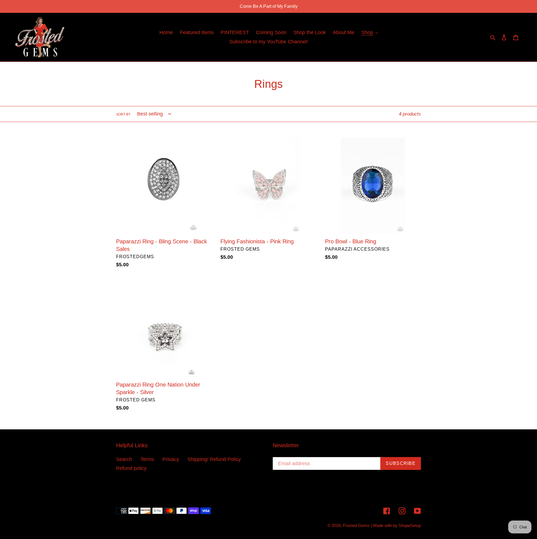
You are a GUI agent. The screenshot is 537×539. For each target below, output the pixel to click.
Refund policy (131, 468)
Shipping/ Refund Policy (214, 459)
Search (124, 459)
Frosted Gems (356, 525)
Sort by (123, 114)
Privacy (170, 459)
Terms (147, 459)
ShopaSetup (410, 525)
